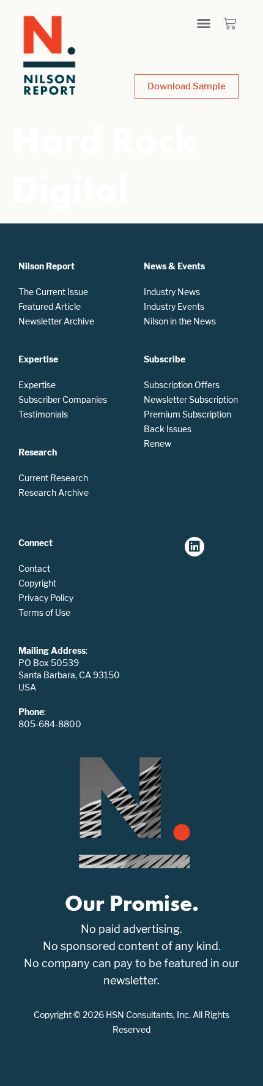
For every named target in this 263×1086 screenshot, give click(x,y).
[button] (204, 23)
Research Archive (53, 492)
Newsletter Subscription (191, 399)
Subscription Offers (182, 385)
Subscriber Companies (62, 399)
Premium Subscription (187, 414)
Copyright (37, 583)
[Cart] (230, 23)
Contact (34, 568)
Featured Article (49, 306)
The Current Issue (53, 291)
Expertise (37, 385)
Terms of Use (44, 612)
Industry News (172, 291)
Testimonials (43, 414)
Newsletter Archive (56, 321)
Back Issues (167, 429)
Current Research (53, 478)
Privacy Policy (45, 598)
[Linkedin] (194, 546)
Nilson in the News (180, 321)
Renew (157, 443)
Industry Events (174, 306)
